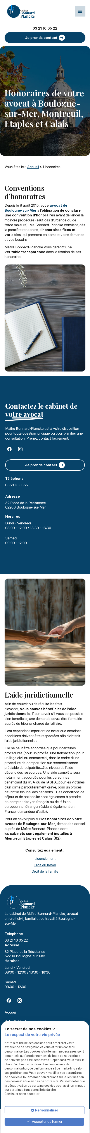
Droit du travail (45, 865)
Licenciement (45, 858)
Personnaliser (46, 1110)
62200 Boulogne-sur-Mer (26, 505)
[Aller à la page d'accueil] (21, 11)
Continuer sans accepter (22, 1094)
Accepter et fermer (46, 1122)
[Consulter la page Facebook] (9, 449)
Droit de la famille (44, 871)
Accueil (33, 167)
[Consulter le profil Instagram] (20, 449)
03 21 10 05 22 (45, 28)
